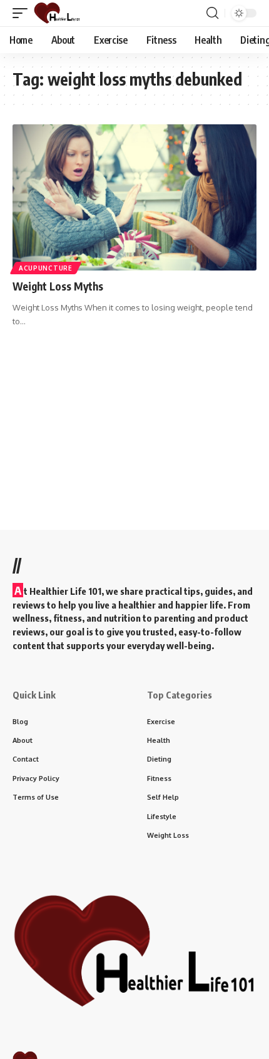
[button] (23, 13)
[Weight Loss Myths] (134, 197)
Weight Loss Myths (58, 286)
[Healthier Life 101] (57, 13)
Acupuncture (46, 268)
